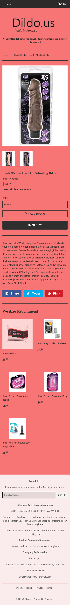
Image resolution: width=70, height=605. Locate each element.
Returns (30, 588)
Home (5, 55)
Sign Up (61, 495)
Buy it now (35, 225)
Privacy (39, 588)
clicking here (36, 524)
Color (5, 198)
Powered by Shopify (43, 599)
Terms (49, 588)
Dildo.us (27, 599)
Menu (9, 4)
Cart (65, 4)
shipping (19, 588)
